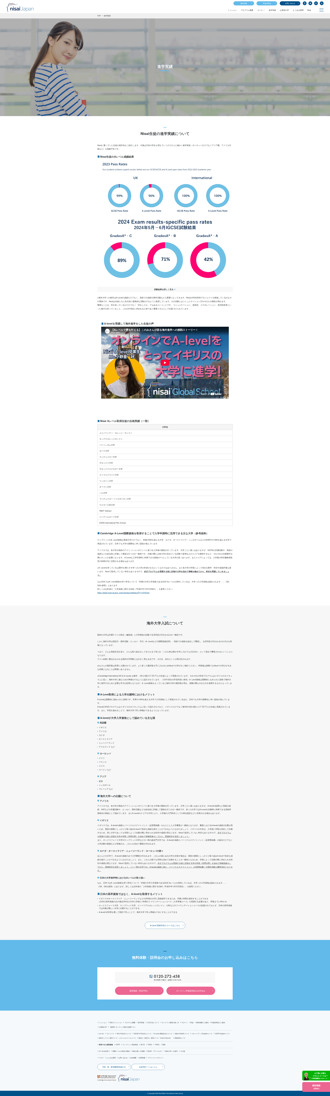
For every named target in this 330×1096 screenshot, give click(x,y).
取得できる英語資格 (106, 1044)
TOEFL (157, 1044)
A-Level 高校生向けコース (163, 1033)
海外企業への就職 (138, 1051)
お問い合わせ (290, 3)
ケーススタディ (104, 1051)
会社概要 (133, 1058)
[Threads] (322, 3)
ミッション (232, 10)
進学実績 (272, 10)
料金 (309, 10)
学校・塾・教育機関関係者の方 (114, 1067)
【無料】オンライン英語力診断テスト (122, 1027)
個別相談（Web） (316, 1087)
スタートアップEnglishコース (202, 1033)
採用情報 (142, 1058)
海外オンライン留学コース (108, 1038)
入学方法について (153, 1022)
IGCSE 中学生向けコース (142, 1033)
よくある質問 (298, 10)
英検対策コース (180, 1038)
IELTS (143, 1044)
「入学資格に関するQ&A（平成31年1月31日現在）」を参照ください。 (172, 886)
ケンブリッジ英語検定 (130, 1044)
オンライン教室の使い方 (170, 1022)
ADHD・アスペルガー (155, 1051)
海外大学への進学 (171, 1051)
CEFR (118, 1044)
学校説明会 (267, 3)
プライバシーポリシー (155, 1058)
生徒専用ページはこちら (148, 1067)
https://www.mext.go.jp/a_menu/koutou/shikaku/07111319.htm (123, 592)
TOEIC (149, 1044)
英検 (163, 1044)
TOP (99, 15)
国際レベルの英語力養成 (121, 1051)
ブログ (101, 1058)
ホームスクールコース (128, 1038)
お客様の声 (284, 10)
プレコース (110, 1033)
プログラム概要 (247, 10)
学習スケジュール (115, 1022)
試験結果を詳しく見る (164, 289)
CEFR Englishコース (222, 1033)
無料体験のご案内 (202, 1022)
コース (260, 10)
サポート (185, 1022)
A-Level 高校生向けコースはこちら (165, 925)
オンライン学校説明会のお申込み (190, 990)
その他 (182, 1051)
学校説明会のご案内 (218, 1022)
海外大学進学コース (182, 1033)
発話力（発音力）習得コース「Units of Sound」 (155, 1038)
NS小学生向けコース (124, 1033)
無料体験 (243, 3)
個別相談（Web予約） (139, 990)
